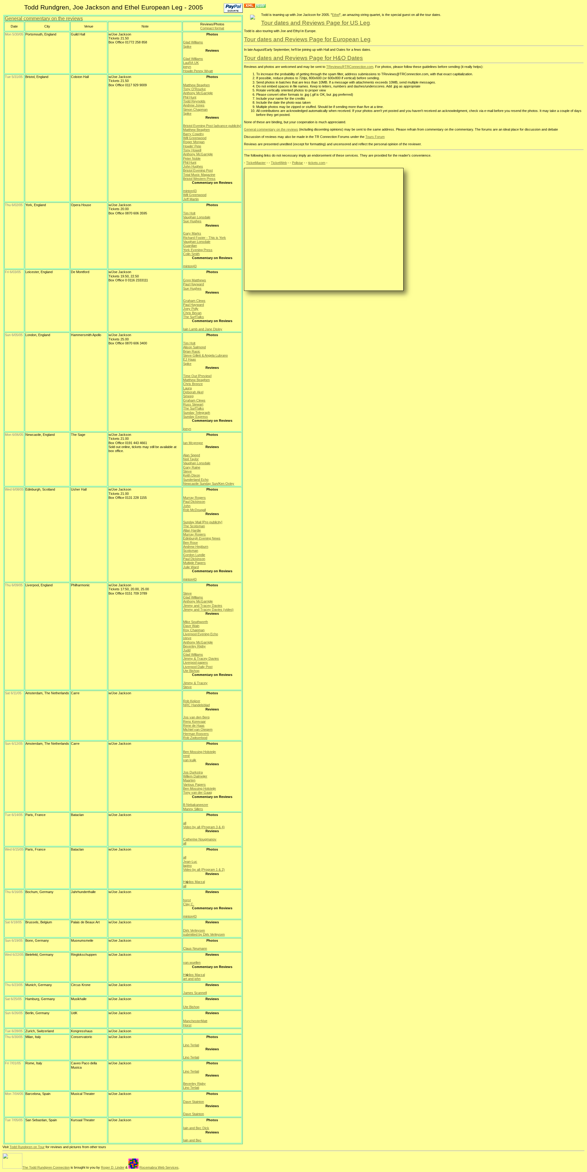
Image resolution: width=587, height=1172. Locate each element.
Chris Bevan (192, 313)
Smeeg (188, 396)
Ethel (335, 15)
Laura (187, 388)
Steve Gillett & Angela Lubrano (205, 355)
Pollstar (297, 163)
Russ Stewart (193, 404)
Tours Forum (375, 137)
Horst (187, 1025)
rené (186, 756)
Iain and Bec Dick (196, 1128)
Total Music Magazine (199, 174)
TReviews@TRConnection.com (349, 67)
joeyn (187, 67)
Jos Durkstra (193, 772)
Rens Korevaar (194, 721)
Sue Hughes (192, 221)
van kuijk (189, 760)
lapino (187, 865)
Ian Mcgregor (193, 443)
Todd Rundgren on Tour (27, 1147)
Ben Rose (190, 542)
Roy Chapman (194, 630)
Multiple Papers (194, 563)
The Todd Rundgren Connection (46, 1167)
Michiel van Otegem (197, 729)
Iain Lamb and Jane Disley (202, 329)
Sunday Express (195, 416)
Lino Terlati (191, 1045)
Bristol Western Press (199, 178)
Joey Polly (190, 308)
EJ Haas (189, 359)
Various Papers (194, 784)
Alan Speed (191, 455)
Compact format (212, 28)
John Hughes (193, 166)
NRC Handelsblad (196, 705)
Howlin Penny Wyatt (198, 71)
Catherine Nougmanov (199, 839)
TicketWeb (279, 163)
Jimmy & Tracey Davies (201, 658)
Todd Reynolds (194, 101)
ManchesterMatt (195, 1021)
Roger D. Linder (112, 1167)
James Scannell (195, 993)
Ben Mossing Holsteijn (199, 752)
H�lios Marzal (194, 882)
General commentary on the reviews (44, 18)
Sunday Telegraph (196, 412)
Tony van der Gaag (197, 792)
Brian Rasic (191, 351)
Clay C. (188, 904)
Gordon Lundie (194, 555)
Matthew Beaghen (196, 85)
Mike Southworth (195, 622)
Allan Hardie (192, 530)
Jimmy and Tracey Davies (202, 605)
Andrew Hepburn (195, 546)
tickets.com (316, 163)
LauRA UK (191, 63)
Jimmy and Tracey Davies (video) (208, 609)
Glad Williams (193, 42)
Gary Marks (192, 233)
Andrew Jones (194, 105)
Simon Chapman (195, 109)
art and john (192, 979)
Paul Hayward (193, 284)
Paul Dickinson (194, 501)
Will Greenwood (194, 138)
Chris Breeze (193, 384)
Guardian (190, 245)
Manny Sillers (193, 809)
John (186, 506)
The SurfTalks (193, 317)
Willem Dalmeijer (195, 776)
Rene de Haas (194, 725)
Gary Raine (191, 467)
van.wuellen (192, 962)
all (184, 823)
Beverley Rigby (194, 646)
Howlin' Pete (192, 146)
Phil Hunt (189, 97)
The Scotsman (194, 526)
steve (187, 638)
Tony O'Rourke (194, 89)
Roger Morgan (194, 142)
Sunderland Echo (196, 479)
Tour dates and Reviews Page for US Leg (315, 23)
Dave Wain (191, 626)
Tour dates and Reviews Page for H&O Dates (303, 58)
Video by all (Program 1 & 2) (204, 869)
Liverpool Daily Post (197, 667)
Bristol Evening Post (198, 170)
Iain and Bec (192, 1140)
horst (187, 900)
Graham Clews (194, 300)
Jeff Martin (191, 199)
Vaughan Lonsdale (196, 217)
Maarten (189, 780)
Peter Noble (192, 158)
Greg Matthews (194, 280)
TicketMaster (256, 163)
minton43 (190, 191)
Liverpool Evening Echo (200, 634)
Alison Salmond (194, 347)
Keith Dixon (191, 475)
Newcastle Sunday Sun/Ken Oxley (208, 483)
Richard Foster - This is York (204, 237)
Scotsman (190, 550)
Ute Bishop (191, 671)
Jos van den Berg (196, 717)
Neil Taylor (191, 459)
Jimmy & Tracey (195, 683)
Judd (186, 650)
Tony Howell (192, 150)
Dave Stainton (193, 1101)
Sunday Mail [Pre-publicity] (202, 522)
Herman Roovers (196, 734)
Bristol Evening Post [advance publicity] (212, 126)
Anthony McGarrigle (198, 93)
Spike (187, 46)
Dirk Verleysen (194, 930)
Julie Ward (191, 567)
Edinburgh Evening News (201, 538)
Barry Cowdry (193, 134)
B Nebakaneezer (195, 805)
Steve (187, 471)
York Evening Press (197, 250)
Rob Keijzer (191, 701)
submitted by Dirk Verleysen (204, 934)
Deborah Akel (193, 392)
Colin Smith (191, 254)
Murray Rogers (194, 497)
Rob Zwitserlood (195, 738)
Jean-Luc (190, 861)
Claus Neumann (195, 948)
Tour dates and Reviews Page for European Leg (307, 39)
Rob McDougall (194, 510)
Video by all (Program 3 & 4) (204, 827)
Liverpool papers (195, 662)
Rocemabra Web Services (159, 1167)
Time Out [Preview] (197, 376)
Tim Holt (189, 213)
